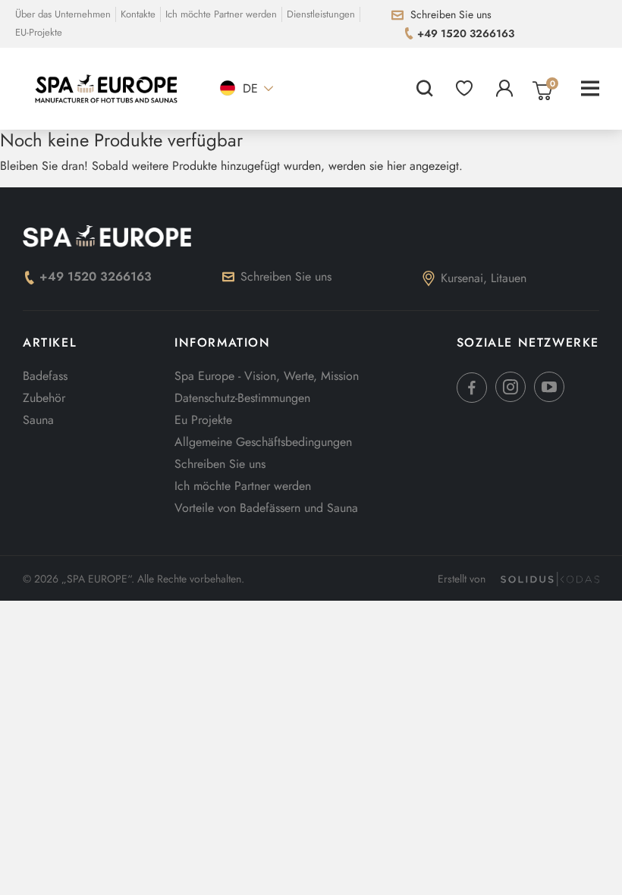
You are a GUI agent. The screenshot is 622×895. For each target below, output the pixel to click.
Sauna (38, 420)
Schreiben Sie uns (285, 276)
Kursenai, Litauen (483, 278)
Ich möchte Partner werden (221, 14)
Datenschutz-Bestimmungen (242, 398)
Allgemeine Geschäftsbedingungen (263, 442)
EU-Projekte (38, 32)
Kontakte (138, 14)
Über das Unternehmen (63, 14)
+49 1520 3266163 (95, 276)
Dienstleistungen (321, 14)
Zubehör (44, 398)
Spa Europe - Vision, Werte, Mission (266, 376)
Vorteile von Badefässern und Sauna (266, 508)
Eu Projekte (203, 420)
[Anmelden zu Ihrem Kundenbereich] (504, 89)
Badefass (45, 376)
